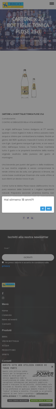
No (48, 208)
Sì (43, 208)
